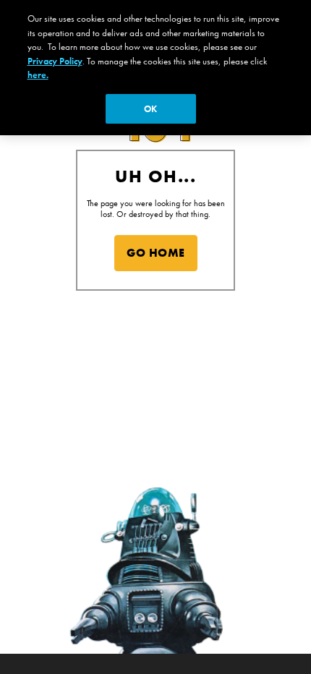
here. (37, 75)
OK (150, 109)
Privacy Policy (54, 61)
